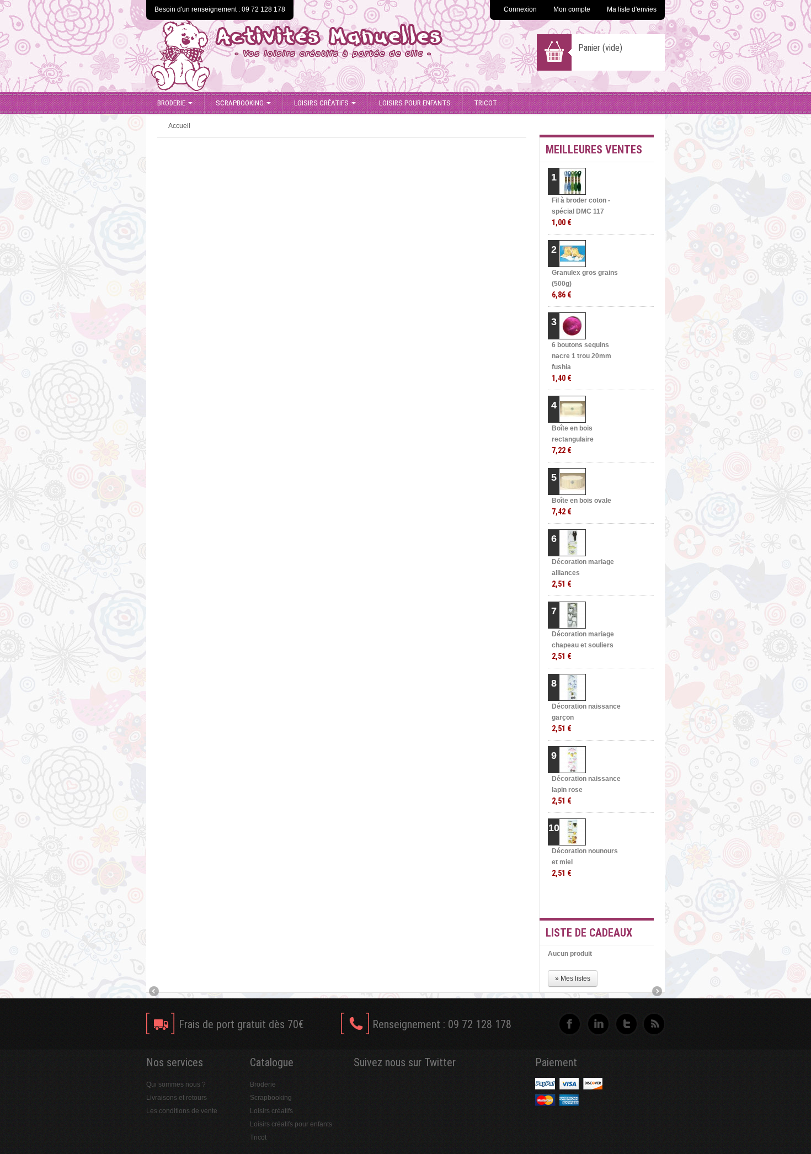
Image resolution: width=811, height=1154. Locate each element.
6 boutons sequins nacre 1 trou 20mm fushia (581, 361)
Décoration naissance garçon (586, 718)
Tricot (485, 103)
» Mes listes (572, 978)
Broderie (171, 103)
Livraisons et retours (176, 1098)
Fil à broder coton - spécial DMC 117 (581, 211)
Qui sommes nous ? (176, 1084)
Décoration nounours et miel (585, 862)
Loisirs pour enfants (415, 103)
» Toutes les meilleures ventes (610, 900)
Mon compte (571, 9)
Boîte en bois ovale (581, 506)
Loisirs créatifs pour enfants (291, 1124)
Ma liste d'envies (632, 9)
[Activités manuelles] (323, 56)
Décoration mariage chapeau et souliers (583, 645)
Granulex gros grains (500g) (585, 284)
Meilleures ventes (594, 149)
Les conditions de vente (181, 1111)
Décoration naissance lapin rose (586, 790)
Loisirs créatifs (321, 103)
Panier (600, 47)
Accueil (179, 126)
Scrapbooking (240, 103)
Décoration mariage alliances (583, 573)
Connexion (520, 9)
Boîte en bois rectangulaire (573, 439)
